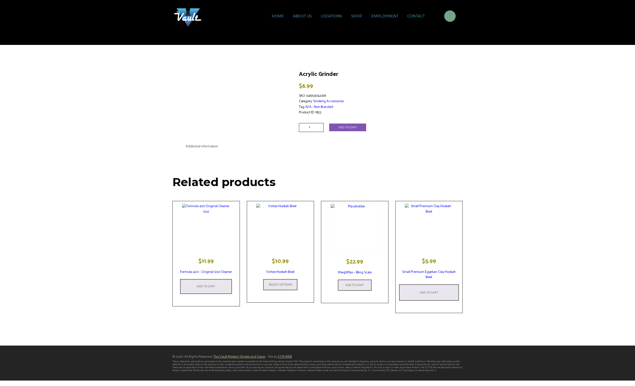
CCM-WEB (285, 357)
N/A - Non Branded (319, 107)
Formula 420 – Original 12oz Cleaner (206, 272)
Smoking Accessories (328, 101)
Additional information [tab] (202, 146)
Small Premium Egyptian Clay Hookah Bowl (429, 274)
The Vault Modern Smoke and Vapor (239, 357)
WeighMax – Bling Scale (355, 272)
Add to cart (347, 127)
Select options (280, 284)
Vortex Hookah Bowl (280, 272)
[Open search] (434, 17)
